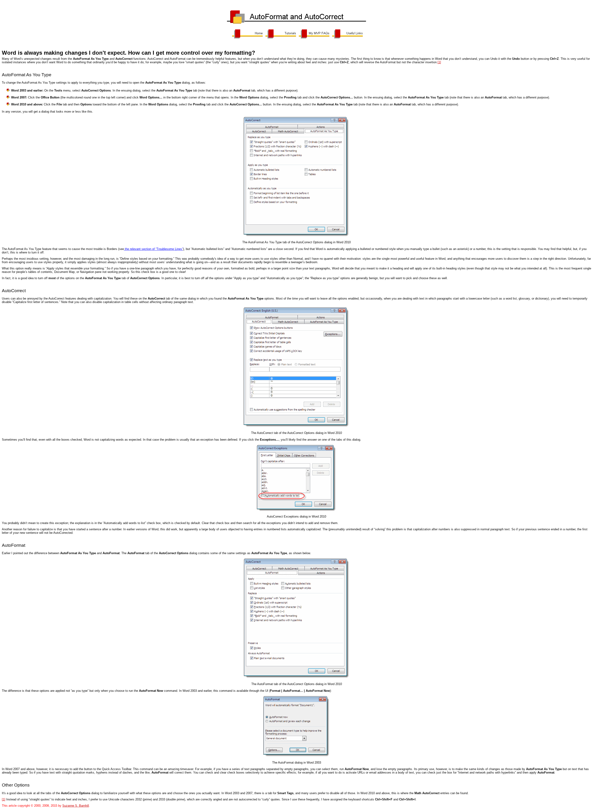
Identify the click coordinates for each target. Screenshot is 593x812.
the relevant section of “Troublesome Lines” (153, 249)
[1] (439, 62)
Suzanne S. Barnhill (75, 805)
